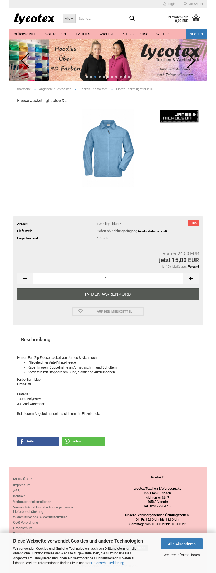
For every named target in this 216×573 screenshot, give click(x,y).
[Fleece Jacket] (108, 148)
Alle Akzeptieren (182, 544)
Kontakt (19, 496)
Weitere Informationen (182, 555)
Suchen (196, 34)
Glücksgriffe (25, 34)
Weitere (163, 34)
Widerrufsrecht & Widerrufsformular (40, 517)
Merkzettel (195, 4)
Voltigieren (55, 34)
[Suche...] (132, 18)
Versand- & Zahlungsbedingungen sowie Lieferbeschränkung (43, 509)
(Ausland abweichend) (152, 231)
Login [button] (171, 4)
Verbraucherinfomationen (32, 502)
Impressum (21, 485)
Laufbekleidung (135, 34)
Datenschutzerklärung (107, 563)
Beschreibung (35, 339)
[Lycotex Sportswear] (34, 18)
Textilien (82, 34)
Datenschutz (22, 528)
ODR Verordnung (25, 522)
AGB (16, 491)
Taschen (105, 34)
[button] (87, 77)
